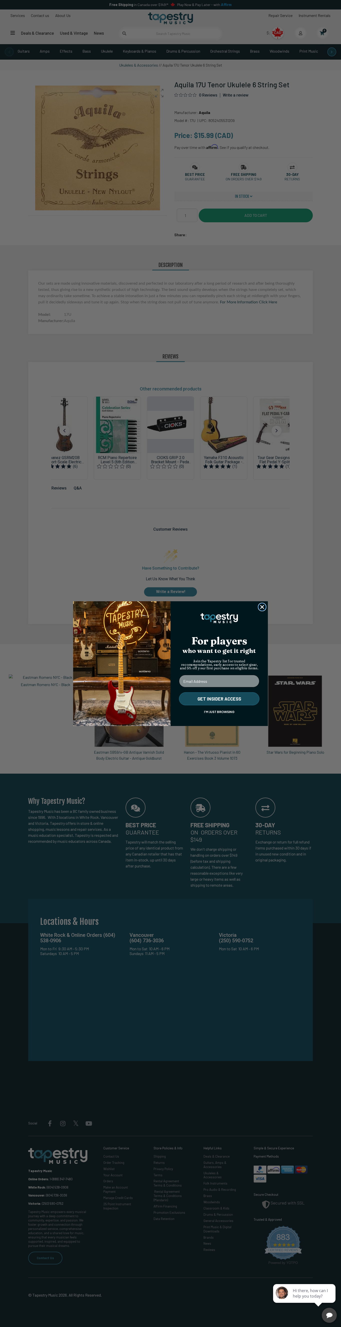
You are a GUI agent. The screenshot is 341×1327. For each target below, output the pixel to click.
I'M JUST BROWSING (219, 712)
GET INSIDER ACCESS (219, 699)
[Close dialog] (262, 607)
